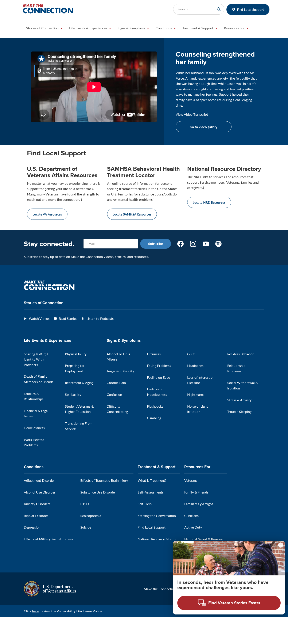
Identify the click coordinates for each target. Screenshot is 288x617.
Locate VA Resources (47, 214)
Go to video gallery (203, 127)
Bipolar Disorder (36, 515)
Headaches (195, 365)
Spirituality (73, 394)
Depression (32, 527)
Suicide (85, 527)
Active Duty (193, 527)
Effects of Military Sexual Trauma (48, 539)
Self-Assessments (151, 492)
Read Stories (68, 318)
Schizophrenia (90, 515)
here (35, 611)
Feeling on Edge (158, 377)
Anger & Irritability (120, 371)
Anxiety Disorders (37, 503)
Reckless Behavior (240, 353)
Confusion (114, 394)
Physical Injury (75, 353)
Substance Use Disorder (98, 492)
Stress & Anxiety (239, 399)
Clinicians (191, 515)
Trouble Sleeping (239, 411)
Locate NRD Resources (209, 202)
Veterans (190, 480)
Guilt (191, 353)
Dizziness (154, 353)
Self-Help (145, 503)
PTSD (84, 503)
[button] (44, 29)
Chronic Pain (116, 382)
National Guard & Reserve (203, 539)
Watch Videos (39, 318)
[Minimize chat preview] (280, 545)
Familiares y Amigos (198, 503)
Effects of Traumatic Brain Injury (104, 480)
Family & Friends (196, 492)
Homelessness (34, 427)
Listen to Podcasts (100, 318)
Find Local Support (250, 9)
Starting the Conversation (157, 515)
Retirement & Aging (79, 382)
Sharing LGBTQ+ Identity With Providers (36, 359)
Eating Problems (159, 365)
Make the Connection (160, 588)
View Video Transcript (192, 114)
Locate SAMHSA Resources (132, 214)
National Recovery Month (157, 539)
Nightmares (195, 394)
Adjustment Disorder (39, 480)
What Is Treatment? (152, 480)
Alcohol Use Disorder (39, 492)
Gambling (154, 417)
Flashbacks (155, 406)
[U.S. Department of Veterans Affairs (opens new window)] (50, 588)
